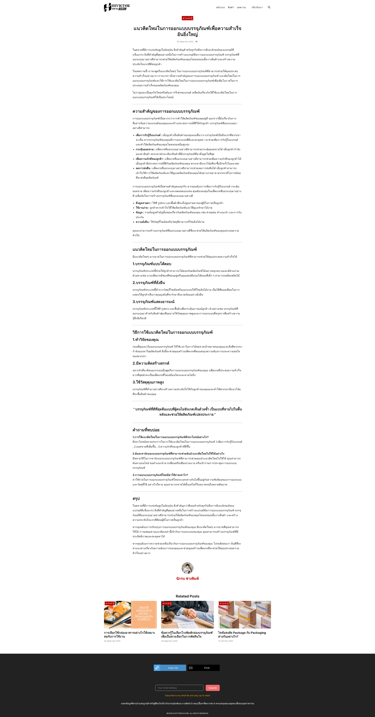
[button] (170, 668)
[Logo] (117, 7)
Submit (213, 687)
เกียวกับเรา (257, 7)
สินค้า (231, 7)
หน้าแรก (220, 7)
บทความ (241, 7)
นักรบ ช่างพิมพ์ (187, 578)
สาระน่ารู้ (187, 18)
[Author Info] (187, 573)
